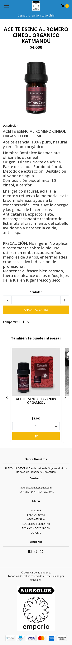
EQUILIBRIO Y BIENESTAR (36, 524)
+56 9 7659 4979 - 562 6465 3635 (36, 492)
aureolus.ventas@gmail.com (36, 487)
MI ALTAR (36, 510)
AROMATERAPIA (36, 519)
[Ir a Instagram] (35, 552)
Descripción (10, 125)
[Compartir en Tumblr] (24, 322)
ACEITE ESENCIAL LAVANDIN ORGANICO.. (36, 401)
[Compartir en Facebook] (20, 322)
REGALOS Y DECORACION (36, 528)
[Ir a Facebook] (29, 552)
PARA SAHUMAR (36, 514)
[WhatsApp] (41, 552)
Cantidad (36, 292)
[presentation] (7, 397)
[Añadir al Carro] (36, 436)
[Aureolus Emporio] (36, 6)
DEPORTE (36, 532)
